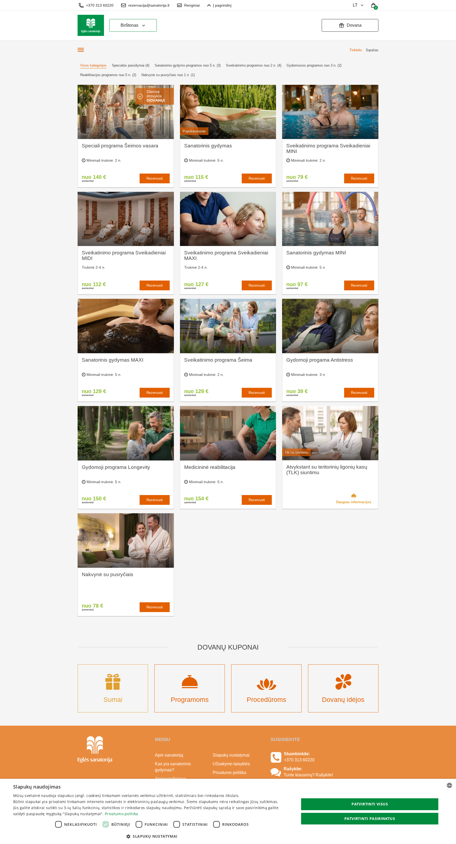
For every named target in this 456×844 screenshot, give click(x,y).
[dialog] (228, 811)
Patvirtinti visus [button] (370, 803)
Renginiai (192, 5)
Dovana (354, 25)
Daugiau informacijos (353, 502)
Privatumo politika (229, 772)
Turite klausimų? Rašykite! (308, 775)
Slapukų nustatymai (231, 755)
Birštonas (129, 25)
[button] (152, 836)
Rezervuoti (154, 178)
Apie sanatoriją (169, 755)
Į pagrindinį (222, 5)
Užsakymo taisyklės (231, 764)
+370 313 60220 (99, 5)
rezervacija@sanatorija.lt (148, 5)
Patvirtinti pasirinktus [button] (369, 818)
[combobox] (449, 785)
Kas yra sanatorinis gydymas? (173, 767)
